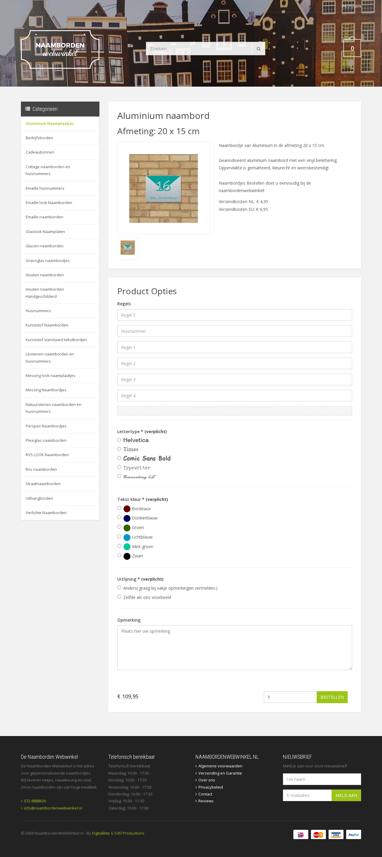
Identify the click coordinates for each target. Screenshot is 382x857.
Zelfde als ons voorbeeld (147, 597)
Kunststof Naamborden (47, 325)
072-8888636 (35, 801)
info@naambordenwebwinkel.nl (53, 808)
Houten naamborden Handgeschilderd (45, 292)
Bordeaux (141, 508)
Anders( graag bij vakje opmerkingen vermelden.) (170, 588)
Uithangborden (39, 498)
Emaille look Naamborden (49, 202)
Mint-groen (142, 546)
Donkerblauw (144, 518)
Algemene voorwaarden (220, 766)
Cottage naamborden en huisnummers (48, 170)
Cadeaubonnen (40, 152)
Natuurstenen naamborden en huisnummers (53, 408)
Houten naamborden (45, 275)
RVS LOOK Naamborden (47, 454)
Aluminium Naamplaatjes (50, 123)
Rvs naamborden (41, 469)
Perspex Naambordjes (46, 426)
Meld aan (346, 795)
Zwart (137, 556)
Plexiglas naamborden (46, 440)
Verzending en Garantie (220, 773)
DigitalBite (101, 833)
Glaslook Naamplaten (45, 231)
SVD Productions (129, 833)
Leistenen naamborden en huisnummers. (50, 357)
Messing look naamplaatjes (51, 375)
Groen (137, 527)
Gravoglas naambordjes (48, 260)
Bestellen (332, 697)
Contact (205, 794)
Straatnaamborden (43, 483)
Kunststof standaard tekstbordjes (56, 339)
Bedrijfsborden (39, 137)
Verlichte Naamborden (46, 512)
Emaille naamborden (44, 217)
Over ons (206, 780)
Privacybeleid (210, 787)
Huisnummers (38, 310)
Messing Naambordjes (46, 390)
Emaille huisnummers (45, 188)
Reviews (206, 801)
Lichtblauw (142, 537)
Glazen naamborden (45, 246)
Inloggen (351, 6)
